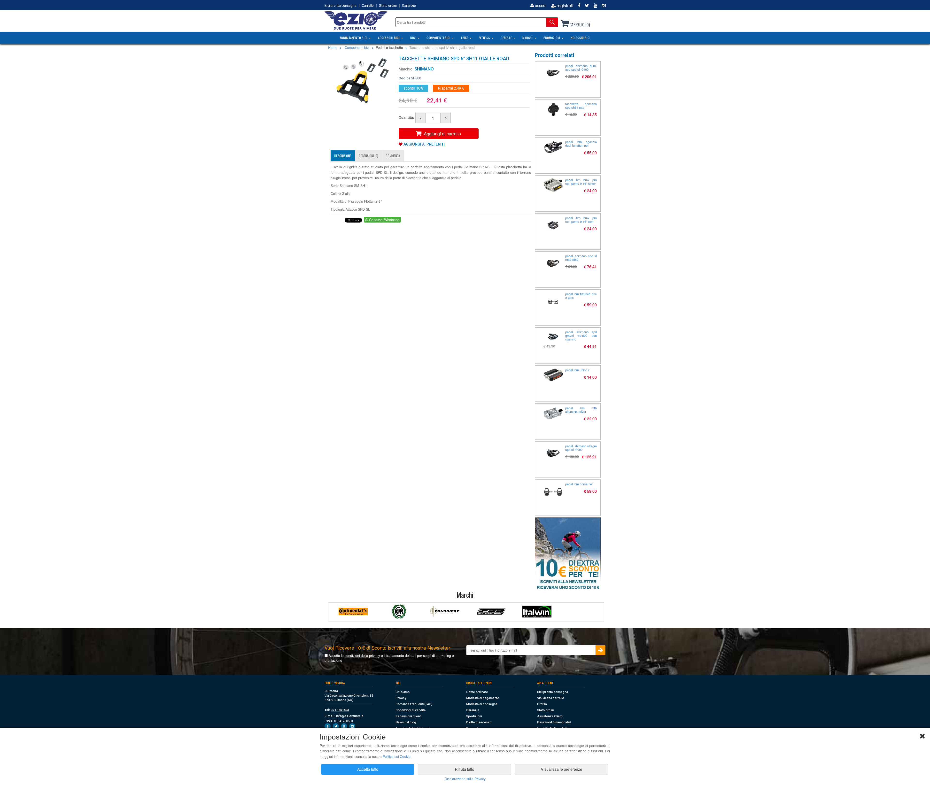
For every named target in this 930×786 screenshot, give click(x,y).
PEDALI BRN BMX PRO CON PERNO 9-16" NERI (581, 220)
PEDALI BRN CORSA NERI (579, 484)
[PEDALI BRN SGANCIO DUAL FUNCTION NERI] (553, 147)
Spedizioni (474, 716)
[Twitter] (585, 5)
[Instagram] (601, 5)
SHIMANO (424, 68)
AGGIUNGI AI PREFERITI (424, 144)
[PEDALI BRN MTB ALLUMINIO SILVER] (553, 413)
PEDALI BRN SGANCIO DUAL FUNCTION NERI (581, 143)
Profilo (542, 704)
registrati (565, 5)
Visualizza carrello (550, 698)
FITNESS (485, 38)
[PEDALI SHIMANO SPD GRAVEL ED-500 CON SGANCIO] (553, 336)
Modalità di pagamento (482, 698)
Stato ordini (388, 6)
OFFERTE (507, 38)
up (446, 118)
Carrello (368, 6)
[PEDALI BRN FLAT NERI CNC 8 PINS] (553, 301)
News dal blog (405, 722)
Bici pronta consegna (340, 6)
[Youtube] (593, 5)
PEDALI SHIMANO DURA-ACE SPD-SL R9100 (581, 67)
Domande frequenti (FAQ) (413, 704)
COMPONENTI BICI (438, 38)
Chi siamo (402, 692)
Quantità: (406, 117)
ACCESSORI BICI (389, 38)
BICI (413, 38)
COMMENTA (393, 155)
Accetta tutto (367, 769)
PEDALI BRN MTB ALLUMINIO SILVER (581, 410)
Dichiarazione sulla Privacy (465, 778)
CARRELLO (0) (579, 25)
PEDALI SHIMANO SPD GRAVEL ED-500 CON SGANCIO (581, 335)
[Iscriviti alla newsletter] (568, 553)
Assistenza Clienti (550, 716)
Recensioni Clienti (408, 716)
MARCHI (528, 38)
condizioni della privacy (362, 655)
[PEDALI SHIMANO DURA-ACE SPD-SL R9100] (553, 73)
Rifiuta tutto (464, 769)
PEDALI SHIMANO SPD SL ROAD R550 (581, 258)
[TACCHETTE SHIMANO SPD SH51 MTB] (553, 109)
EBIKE (465, 38)
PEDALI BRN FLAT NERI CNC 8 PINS (581, 296)
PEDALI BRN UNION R (577, 370)
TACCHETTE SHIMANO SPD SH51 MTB (581, 105)
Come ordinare (477, 692)
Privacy (400, 698)
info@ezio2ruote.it (349, 716)
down (421, 118)
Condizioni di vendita (410, 710)
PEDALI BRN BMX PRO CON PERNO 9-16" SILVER (581, 181)
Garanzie (409, 6)
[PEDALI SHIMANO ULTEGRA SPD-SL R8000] (553, 453)
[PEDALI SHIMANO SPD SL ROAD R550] (553, 263)
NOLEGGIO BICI (580, 38)
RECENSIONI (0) (368, 155)
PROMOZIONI (552, 38)
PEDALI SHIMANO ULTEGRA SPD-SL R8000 (581, 448)
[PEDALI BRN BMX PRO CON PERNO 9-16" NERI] (553, 225)
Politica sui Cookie (397, 756)
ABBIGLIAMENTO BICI (354, 38)
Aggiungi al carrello (441, 133)
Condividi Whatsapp (384, 219)
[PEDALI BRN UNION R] (553, 375)
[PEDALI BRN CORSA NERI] (553, 491)
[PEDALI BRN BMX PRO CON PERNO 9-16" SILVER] (553, 185)
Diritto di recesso (478, 722)
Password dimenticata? (554, 722)
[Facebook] (577, 5)
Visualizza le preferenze (561, 769)
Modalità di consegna (481, 704)
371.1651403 (340, 710)
